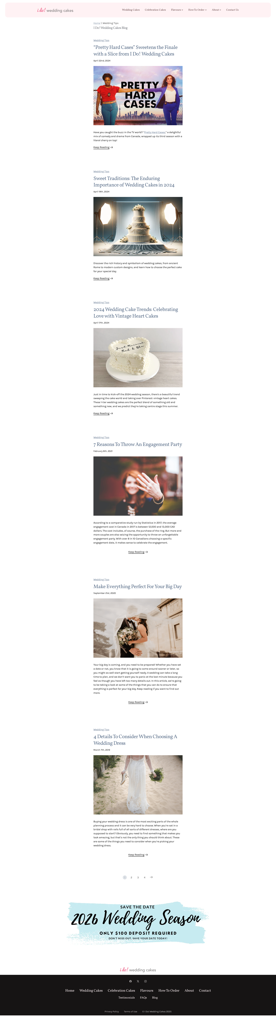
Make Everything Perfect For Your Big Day (137, 586)
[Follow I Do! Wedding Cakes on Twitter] (138, 981)
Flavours (176, 10)
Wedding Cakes (131, 10)
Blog (155, 998)
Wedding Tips (101, 40)
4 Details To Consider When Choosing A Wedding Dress (135, 740)
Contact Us (232, 10)
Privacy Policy (112, 1011)
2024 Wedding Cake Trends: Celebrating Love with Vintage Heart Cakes (135, 313)
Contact (205, 990)
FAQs (143, 998)
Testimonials (126, 998)
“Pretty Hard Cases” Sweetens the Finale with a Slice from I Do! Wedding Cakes (135, 51)
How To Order (196, 10)
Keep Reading (101, 147)
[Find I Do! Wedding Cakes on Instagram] (145, 981)
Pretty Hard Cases (154, 132)
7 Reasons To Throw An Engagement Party (137, 444)
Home (96, 23)
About (215, 10)
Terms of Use (130, 1011)
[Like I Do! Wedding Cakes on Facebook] (130, 981)
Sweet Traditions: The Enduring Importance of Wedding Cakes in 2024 (134, 182)
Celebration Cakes (155, 10)
